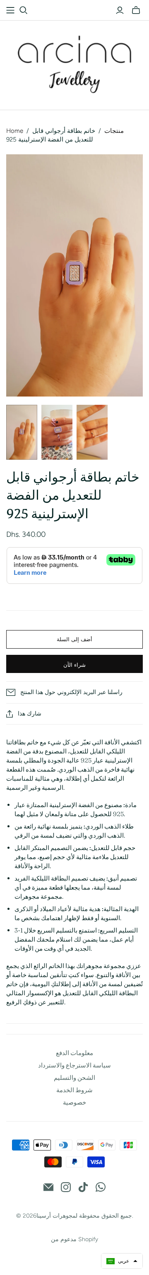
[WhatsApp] (101, 1187)
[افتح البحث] (23, 10)
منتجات (114, 131)
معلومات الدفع (74, 1053)
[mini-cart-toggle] (136, 10)
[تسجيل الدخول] (119, 10)
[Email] (48, 1187)
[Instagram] (66, 1187)
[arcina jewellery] (75, 63)
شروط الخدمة (74, 1090)
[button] (121, 1261)
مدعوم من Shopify (74, 1239)
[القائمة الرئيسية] (10, 10)
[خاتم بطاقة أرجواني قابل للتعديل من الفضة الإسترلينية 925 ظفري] (21, 432)
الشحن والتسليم (74, 1077)
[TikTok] (83, 1187)
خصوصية (74, 1102)
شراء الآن (74, 664)
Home (14, 131)
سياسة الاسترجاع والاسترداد (74, 1065)
